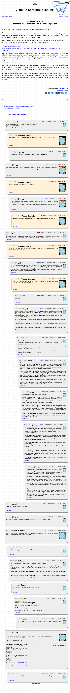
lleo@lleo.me (63, 88)
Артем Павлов (19, 531)
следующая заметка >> (63, 16)
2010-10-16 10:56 (61, 198)
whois (43, 121)
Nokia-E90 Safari (52, 135)
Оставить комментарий (18, 114)
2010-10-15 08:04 (61, 151)
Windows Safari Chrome (50, 308)
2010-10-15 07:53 (61, 245)
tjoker (16, 517)
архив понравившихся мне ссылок (11, 108)
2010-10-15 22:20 (61, 585)
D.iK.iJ (16, 165)
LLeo (28, 338)
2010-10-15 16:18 (61, 547)
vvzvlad (15, 122)
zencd (14, 504)
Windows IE (53, 164)
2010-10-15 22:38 (61, 360)
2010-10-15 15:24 (61, 530)
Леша (22, 561)
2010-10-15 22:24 (61, 337)
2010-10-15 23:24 (61, 424)
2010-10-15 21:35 (61, 560)
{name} (25, 309)
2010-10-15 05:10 (61, 121)
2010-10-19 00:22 (61, 673)
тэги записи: (60, 90)
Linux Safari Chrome (51, 121)
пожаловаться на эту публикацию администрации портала (19, 106)
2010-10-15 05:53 (61, 164)
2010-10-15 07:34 (61, 232)
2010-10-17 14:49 (61, 632)
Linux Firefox (53, 337)
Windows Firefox (52, 503)
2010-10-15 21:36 (61, 308)
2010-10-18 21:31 (61, 598)
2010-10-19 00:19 (61, 618)
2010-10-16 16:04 (61, 215)
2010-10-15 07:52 (61, 135)
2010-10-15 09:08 (61, 503)
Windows (53, 560)
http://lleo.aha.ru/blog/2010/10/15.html (22, 655)
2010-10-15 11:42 (61, 516)
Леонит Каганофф (24, 135)
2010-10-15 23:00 (61, 391)
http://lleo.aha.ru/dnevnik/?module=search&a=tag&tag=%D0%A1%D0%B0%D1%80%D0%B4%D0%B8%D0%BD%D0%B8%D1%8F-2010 (34, 48)
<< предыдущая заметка (7, 16)
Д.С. (13, 233)
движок (66, 90)
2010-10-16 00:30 (61, 466)
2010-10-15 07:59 (61, 262)
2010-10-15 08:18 (61, 278)
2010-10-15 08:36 (61, 295)
